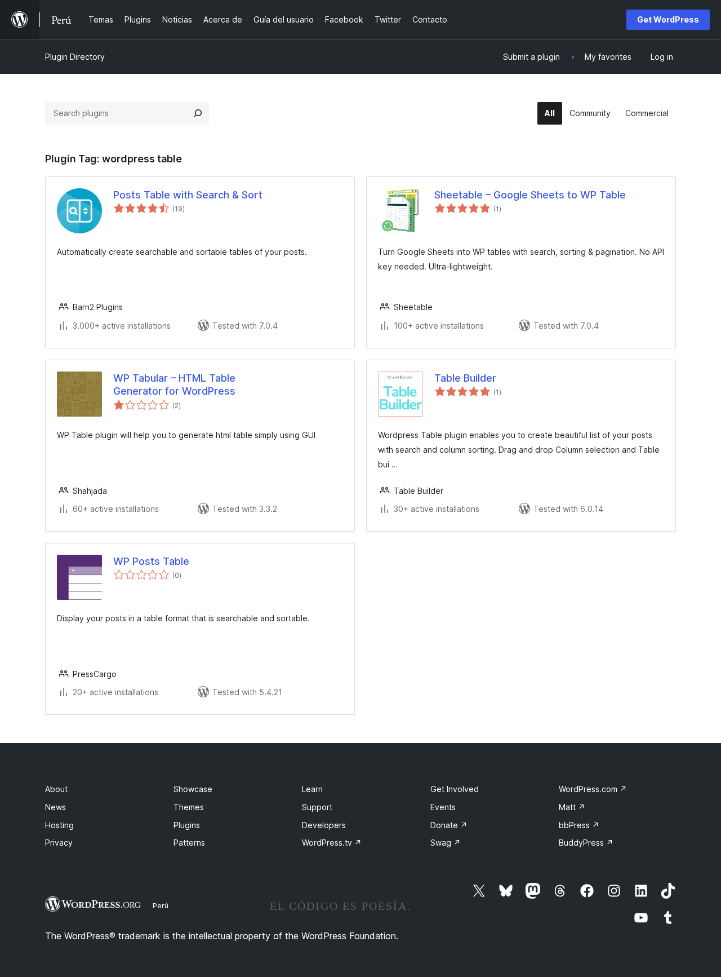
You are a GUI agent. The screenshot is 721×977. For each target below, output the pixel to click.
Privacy (59, 842)
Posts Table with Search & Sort (187, 195)
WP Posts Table (151, 561)
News (55, 807)
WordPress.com (593, 789)
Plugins (186, 825)
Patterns (189, 842)
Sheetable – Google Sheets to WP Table (530, 195)
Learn (312, 789)
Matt (572, 807)
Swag (445, 842)
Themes (188, 807)
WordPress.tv (332, 842)
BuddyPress (586, 842)
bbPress (579, 825)
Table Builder (465, 378)
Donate (449, 825)
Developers (324, 825)
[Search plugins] (197, 113)
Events (443, 807)
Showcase (192, 789)
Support (317, 807)
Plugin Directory (75, 56)
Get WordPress (668, 19)
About (56, 789)
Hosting (59, 825)
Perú (160, 905)
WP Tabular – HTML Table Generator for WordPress (174, 384)
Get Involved (454, 789)
